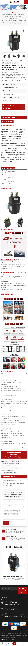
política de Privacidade (10, 637)
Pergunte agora (9, 105)
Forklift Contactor (13, 18)
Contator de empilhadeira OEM (16, 461)
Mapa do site (19, 635)
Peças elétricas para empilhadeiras (13, 16)
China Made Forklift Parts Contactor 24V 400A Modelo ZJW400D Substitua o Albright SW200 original (13, 575)
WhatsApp (7, 108)
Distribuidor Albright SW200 (7, 470)
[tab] (7, 121)
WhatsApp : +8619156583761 (12, 604)
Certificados (4, 597)
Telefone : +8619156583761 (11, 603)
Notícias (3, 599)
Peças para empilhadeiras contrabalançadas (13, 14)
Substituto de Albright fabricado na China (10, 463)
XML (3, 637)
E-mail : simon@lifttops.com (11, 609)
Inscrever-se (21, 590)
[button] (25, 566)
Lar (13, 12)
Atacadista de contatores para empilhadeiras (11, 468)
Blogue (25, 635)
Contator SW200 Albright (7, 465)
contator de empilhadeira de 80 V (9, 472)
